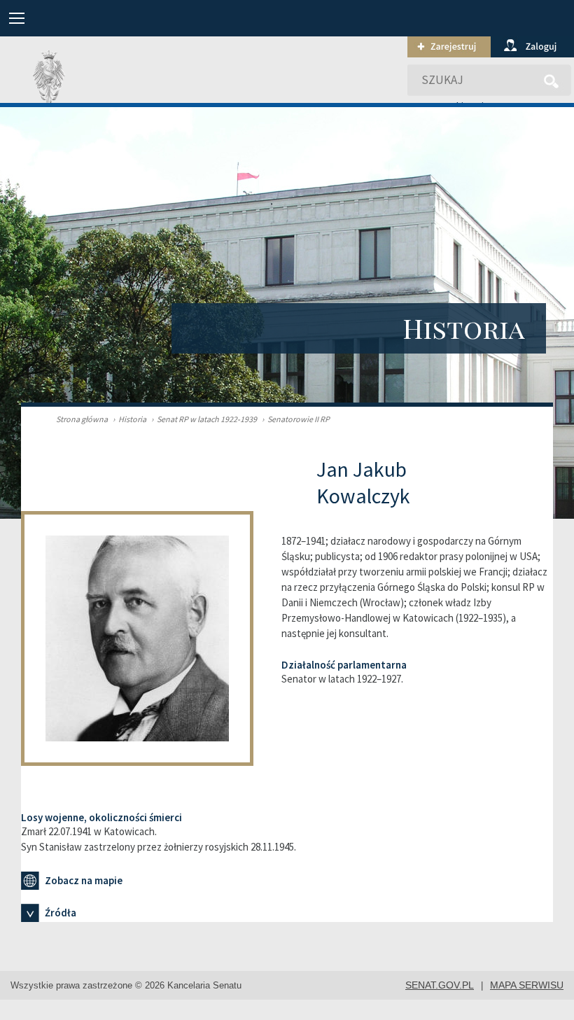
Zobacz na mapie (83, 880)
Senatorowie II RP (296, 419)
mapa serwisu (527, 985)
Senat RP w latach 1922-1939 (204, 419)
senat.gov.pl (439, 985)
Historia (129, 419)
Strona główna (82, 419)
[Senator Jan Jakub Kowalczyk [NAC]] (151, 633)
